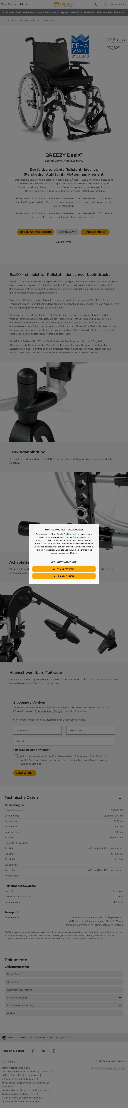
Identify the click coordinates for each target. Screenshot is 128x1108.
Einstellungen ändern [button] (64, 562)
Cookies (67, 534)
